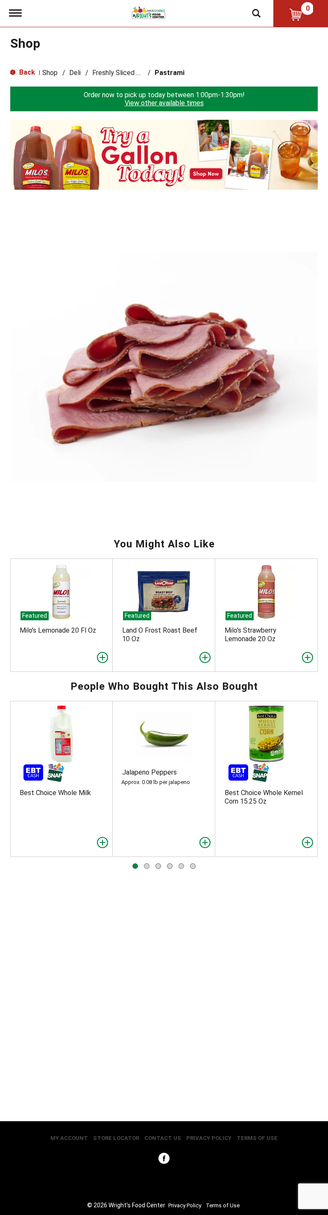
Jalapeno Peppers (149, 772)
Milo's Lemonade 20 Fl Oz (58, 630)
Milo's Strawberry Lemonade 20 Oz (250, 634)
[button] (164, 154)
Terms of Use (257, 1138)
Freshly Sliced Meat (122, 73)
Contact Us (162, 1138)
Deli (75, 73)
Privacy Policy (208, 1138)
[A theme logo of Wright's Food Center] (149, 12)
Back (26, 72)
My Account (69, 1138)
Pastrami (169, 73)
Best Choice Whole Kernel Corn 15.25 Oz (264, 797)
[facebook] (164, 1160)
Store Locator (116, 1138)
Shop (50, 73)
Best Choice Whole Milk (55, 793)
